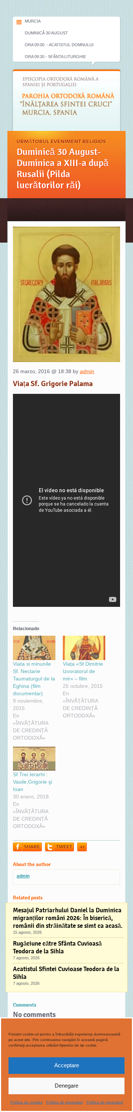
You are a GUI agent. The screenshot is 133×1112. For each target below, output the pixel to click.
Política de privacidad (64, 1102)
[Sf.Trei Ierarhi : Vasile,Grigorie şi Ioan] (34, 759)
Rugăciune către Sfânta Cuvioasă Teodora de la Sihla (57, 947)
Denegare (66, 1085)
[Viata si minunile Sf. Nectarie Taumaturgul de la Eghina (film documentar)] (34, 648)
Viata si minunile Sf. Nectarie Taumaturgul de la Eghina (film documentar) (34, 678)
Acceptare (66, 1065)
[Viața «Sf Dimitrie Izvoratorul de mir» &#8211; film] (84, 648)
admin (87, 371)
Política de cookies (26, 1102)
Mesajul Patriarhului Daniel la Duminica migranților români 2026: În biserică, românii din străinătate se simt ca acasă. (68, 918)
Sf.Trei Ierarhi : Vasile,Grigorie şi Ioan (32, 781)
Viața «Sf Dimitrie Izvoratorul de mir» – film (83, 671)
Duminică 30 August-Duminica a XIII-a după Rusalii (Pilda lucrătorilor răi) (63, 168)
